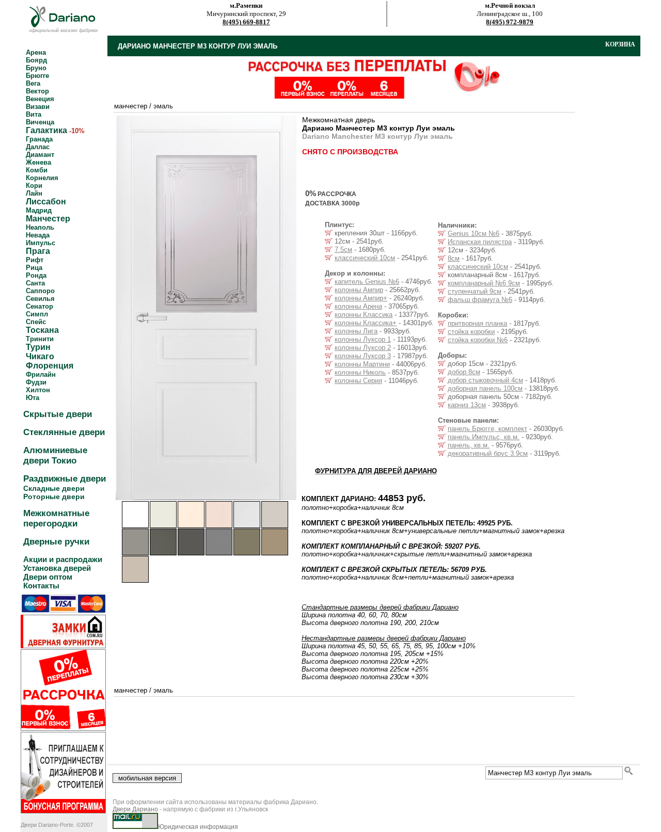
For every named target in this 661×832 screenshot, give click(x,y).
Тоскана (42, 330)
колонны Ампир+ (361, 298)
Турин (38, 347)
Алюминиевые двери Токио (55, 455)
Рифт (34, 260)
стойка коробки (471, 331)
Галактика (46, 130)
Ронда (36, 275)
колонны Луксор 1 (363, 339)
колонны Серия (358, 381)
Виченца (40, 122)
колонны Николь (360, 372)
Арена (36, 52)
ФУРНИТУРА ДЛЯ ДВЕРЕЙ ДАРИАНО (376, 471)
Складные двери (54, 488)
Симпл (37, 314)
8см (454, 258)
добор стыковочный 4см (485, 380)
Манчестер (48, 218)
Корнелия (42, 178)
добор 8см (464, 372)
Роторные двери (54, 496)
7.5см (343, 249)
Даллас (38, 147)
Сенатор (39, 306)
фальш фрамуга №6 (480, 299)
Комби (37, 170)
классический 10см (365, 258)
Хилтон (38, 390)
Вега (33, 83)
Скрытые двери (57, 414)
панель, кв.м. (469, 445)
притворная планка (477, 323)
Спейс (36, 322)
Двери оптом (47, 576)
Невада (38, 235)
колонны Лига (356, 331)
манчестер (130, 106)
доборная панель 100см (485, 388)
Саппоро (40, 291)
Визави (38, 106)
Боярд (36, 60)
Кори (34, 185)
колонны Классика (363, 314)
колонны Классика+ (366, 323)
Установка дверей (57, 568)
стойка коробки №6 (478, 340)
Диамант (40, 154)
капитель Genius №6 (367, 281)
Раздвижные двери (64, 479)
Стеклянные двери (64, 432)
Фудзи (36, 382)
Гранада (39, 139)
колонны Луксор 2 (363, 347)
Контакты (41, 585)
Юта (32, 398)
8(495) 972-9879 (509, 22)
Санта (35, 283)
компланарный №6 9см (484, 283)
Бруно (36, 68)
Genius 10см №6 (473, 233)
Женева (38, 162)
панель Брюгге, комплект (487, 429)
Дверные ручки (56, 542)
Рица (34, 267)
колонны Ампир (359, 290)
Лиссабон (46, 201)
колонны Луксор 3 (363, 356)
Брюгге (37, 75)
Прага (38, 251)
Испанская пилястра (480, 242)
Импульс (40, 243)
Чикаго (40, 356)
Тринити (40, 339)
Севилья (40, 298)
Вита (33, 114)
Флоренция (49, 365)
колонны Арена (358, 306)
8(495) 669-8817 (246, 22)
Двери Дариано (135, 809)
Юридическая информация (198, 826)
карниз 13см (467, 405)
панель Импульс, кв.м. (484, 437)
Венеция (40, 99)
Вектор (37, 91)
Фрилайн (41, 374)
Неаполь (40, 227)
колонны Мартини (362, 364)
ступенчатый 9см (474, 291)
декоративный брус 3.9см (488, 453)
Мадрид (39, 210)
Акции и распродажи (62, 559)
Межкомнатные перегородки (56, 518)
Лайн (34, 193)
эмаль (163, 106)
